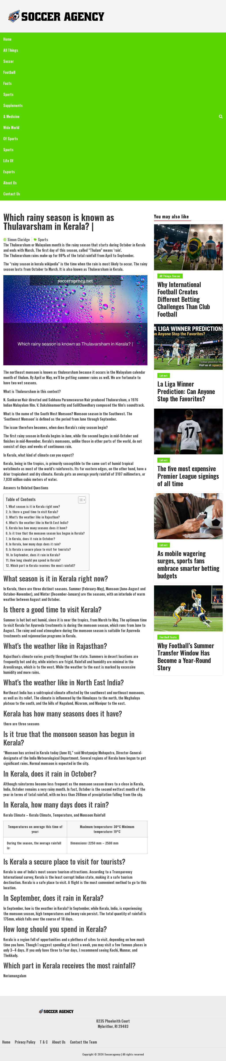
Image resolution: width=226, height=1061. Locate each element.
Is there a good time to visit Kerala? (33, 511)
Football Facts (9, 78)
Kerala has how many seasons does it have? (38, 528)
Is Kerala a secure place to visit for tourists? (40, 549)
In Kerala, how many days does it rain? (35, 544)
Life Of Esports (9, 166)
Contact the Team (83, 1042)
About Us (10, 182)
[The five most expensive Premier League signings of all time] (188, 432)
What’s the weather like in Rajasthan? (34, 517)
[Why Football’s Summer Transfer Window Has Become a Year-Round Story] (188, 608)
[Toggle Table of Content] (80, 500)
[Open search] (221, 116)
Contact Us (11, 193)
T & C (44, 1042)
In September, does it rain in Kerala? (35, 554)
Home (7, 39)
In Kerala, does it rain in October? (32, 538)
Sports (8, 149)
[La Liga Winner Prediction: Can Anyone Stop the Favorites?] (188, 347)
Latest (164, 375)
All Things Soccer (10, 56)
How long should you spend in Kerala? (35, 560)
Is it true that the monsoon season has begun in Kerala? (47, 533)
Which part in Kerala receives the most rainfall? (42, 565)
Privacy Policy (25, 1042)
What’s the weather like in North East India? (38, 522)
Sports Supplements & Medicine (13, 105)
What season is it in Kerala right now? (34, 506)
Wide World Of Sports (11, 133)
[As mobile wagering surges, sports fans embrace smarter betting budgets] (188, 516)
